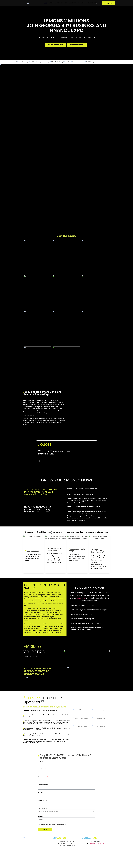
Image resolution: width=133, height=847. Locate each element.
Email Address (42, 777)
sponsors (81, 598)
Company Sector (43, 808)
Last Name (41, 769)
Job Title (41, 792)
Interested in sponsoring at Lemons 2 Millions (52, 824)
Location (40, 816)
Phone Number (42, 800)
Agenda (57, 3)
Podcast (81, 3)
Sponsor (64, 3)
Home (45, 3)
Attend (51, 3)
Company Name (43, 785)
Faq (95, 3)
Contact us (89, 3)
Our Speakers (72, 3)
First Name (41, 761)
